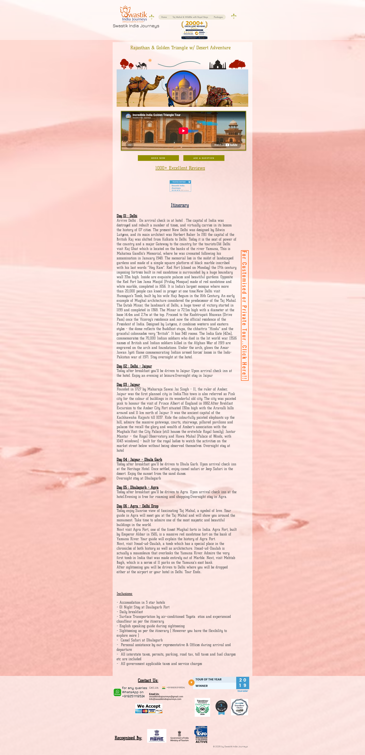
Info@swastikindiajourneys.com (165, 699)
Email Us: (154, 694)
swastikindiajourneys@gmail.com (166, 696)
